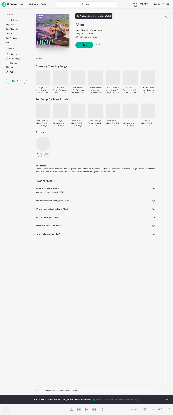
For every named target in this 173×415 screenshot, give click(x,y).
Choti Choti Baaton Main (43, 121)
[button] (141, 4)
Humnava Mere (95, 88)
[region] (95, 390)
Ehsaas (130, 121)
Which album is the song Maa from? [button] (52, 200)
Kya (60, 121)
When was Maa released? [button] (47, 188)
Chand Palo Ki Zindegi (78, 121)
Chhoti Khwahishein (113, 121)
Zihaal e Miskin (148, 88)
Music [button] (23, 4)
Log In (157, 4)
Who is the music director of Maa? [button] (52, 209)
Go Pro (44, 4)
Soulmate (130, 88)
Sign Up (166, 4)
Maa (75, 390)
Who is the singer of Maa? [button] (48, 217)
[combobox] (87, 4)
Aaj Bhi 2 (43, 88)
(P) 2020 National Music (86, 37)
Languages (140, 3)
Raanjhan (60, 88)
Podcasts (33, 4)
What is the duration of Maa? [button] (49, 225)
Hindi (135, 6)
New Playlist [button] (17, 81)
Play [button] (84, 45)
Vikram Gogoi (96, 30)
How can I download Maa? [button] (48, 234)
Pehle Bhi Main (113, 88)
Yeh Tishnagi (95, 121)
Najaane (147, 121)
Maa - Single (81, 30)
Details (39, 58)
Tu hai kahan (78, 88)
